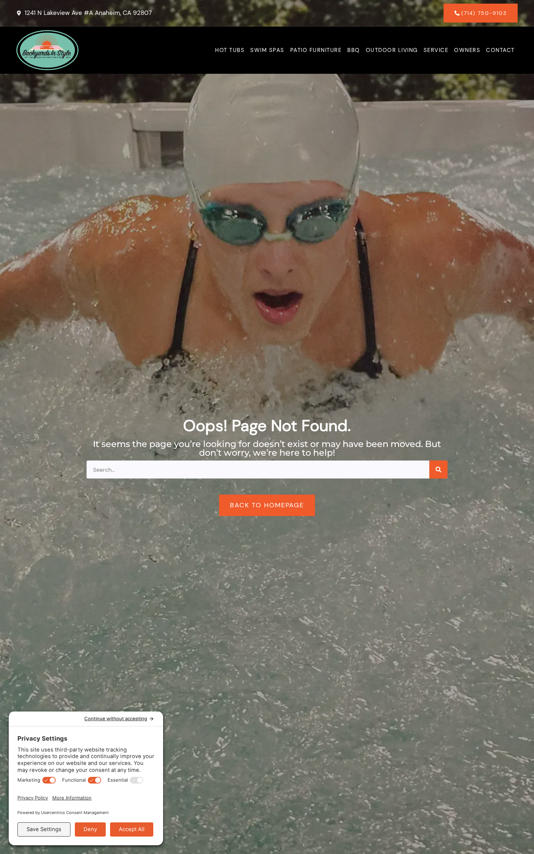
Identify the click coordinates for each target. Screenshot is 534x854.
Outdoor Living (392, 50)
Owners (467, 50)
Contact (500, 50)
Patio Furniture (316, 50)
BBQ (353, 50)
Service (436, 50)
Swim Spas (267, 50)
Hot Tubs (229, 50)
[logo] (47, 50)
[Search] (438, 469)
